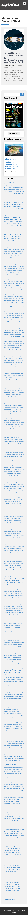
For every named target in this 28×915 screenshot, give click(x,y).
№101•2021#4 (11, 895)
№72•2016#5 (6, 875)
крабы (21, 690)
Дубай (14, 486)
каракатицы (22, 683)
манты (13, 696)
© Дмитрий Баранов (20, 313)
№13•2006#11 (12, 839)
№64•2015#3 (11, 869)
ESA (22, 204)
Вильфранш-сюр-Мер (16, 463)
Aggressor (6, 191)
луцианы (13, 694)
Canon (13, 200)
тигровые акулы (18, 810)
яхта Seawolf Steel (7, 837)
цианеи (23, 818)
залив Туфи (21, 679)
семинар (5, 797)
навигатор (16, 713)
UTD (12, 236)
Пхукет (20, 582)
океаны (21, 728)
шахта (5, 822)
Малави (14, 533)
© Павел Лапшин (18, 377)
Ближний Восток (18, 454)
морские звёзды (17, 702)
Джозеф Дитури (16, 482)
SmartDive (6, 232)
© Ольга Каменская (13, 373)
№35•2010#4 (6, 854)
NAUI (13, 219)
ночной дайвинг (11, 717)
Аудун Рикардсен (9, 443)
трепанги (5, 812)
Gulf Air (19, 208)
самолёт (5, 793)
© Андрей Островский (11, 277)
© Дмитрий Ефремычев (16, 315)
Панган (15, 567)
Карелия (21, 505)
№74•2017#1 (16, 875)
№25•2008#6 (6, 848)
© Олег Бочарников (11, 369)
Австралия (12, 418)
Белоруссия (21, 452)
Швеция (9, 631)
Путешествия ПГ (9, 578)
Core (4, 202)
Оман (20, 563)
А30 (4, 418)
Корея (14, 516)
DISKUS (15, 202)
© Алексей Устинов (19, 260)
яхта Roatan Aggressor (11, 835)
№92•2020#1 (17, 888)
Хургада (16, 625)
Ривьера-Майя (6, 587)
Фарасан (7, 616)
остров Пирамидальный (14, 743)
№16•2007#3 (12, 842)
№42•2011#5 (6, 858)
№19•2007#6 (6, 844)
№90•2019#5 (6, 888)
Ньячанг (17, 559)
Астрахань (17, 441)
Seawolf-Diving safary (11, 230)
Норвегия (12, 559)
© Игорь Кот (12, 330)
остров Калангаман (7, 734)
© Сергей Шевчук (18, 396)
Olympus (9, 223)
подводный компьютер (8, 767)
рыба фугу (17, 790)
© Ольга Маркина (20, 373)
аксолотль (21, 644)
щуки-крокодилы (15, 825)
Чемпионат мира (7, 627)
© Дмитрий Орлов (12, 317)
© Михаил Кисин (13, 354)
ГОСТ (21, 467)
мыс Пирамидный (10, 713)
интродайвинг (6, 683)
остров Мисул (19, 739)
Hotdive (7, 210)
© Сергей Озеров (14, 394)
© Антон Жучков (13, 283)
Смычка (8, 602)
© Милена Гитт (19, 349)
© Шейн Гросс (15, 407)
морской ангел (15, 707)
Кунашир (5, 522)
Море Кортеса (10, 550)
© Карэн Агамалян (9, 334)
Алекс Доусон (19, 422)
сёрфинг (18, 807)
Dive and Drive (20, 202)
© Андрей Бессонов (20, 266)
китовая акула (14, 685)
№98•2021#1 (12, 892)
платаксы (9, 758)
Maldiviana (19, 215)
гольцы (17, 666)
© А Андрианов (9, 240)
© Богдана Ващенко (13, 285)
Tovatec (5, 236)
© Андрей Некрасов (8, 275)
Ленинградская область (16, 527)
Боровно (20, 456)
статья (19, 805)
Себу (8, 593)
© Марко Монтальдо (12, 349)
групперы (5, 670)
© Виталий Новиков (13, 298)
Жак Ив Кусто (18, 488)
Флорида (10, 621)
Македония (9, 531)
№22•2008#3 (6, 846)
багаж (15, 649)
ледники (5, 694)
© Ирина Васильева (16, 332)
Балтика (11, 448)
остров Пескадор (7, 743)
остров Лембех (19, 737)
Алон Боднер (9, 430)
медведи (21, 696)
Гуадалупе (18, 473)
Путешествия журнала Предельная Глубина (14, 580)
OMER (13, 223)
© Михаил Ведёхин (20, 351)
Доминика (22, 484)
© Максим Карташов (11, 345)
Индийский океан (18, 492)
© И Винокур (20, 326)
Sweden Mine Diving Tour (11, 234)
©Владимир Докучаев (11, 300)
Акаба (20, 420)
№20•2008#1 (12, 844)
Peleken (18, 225)
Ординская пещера (7, 565)
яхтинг (12, 837)
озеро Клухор (13, 724)
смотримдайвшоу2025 (9, 801)
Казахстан (5, 501)
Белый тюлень (6, 454)
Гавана (5, 469)
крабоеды (17, 690)
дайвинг (17, 672)
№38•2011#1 (6, 856)
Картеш (19, 507)
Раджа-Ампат (7, 585)
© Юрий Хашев (15, 416)
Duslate (19, 204)
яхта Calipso (8, 831)
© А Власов (14, 240)
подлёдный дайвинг (8, 771)
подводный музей (15, 767)
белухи (10, 653)
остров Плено (21, 743)
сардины (16, 793)
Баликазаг (20, 445)
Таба (17, 606)
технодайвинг (12, 810)
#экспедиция (17, 185)
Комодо (9, 512)
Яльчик (8, 642)
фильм (22, 814)
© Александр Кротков (14, 245)
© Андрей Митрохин (14, 272)
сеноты (8, 797)
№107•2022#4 (13, 899)
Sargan (8, 227)
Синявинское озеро (12, 599)
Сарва (9, 591)
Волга (10, 465)
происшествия (11, 777)
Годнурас (5, 471)
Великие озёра (6, 463)
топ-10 (22, 810)
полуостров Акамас (13, 773)
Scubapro (11, 227)
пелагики (12, 754)
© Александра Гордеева (18, 253)
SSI (18, 232)
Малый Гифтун (21, 535)
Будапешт (20, 458)
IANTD (11, 210)
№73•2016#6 (11, 875)
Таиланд (20, 606)
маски (16, 696)
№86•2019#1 (18, 884)
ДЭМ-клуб (13, 475)
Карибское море (6, 507)
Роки (13, 587)
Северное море (17, 595)
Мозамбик (16, 548)
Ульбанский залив (12, 614)
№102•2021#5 (17, 895)
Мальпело (21, 537)
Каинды (9, 501)
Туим (19, 612)
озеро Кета (9, 724)
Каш (4, 509)
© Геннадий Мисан (17, 304)
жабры (14, 677)
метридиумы (15, 698)
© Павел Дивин (17, 375)
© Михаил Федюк (18, 356)
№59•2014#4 (17, 865)
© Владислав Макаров (15, 302)
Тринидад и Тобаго (9, 612)
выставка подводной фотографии (10, 661)
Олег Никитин (13, 563)
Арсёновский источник (8, 441)
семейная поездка (20, 795)
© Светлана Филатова (19, 386)
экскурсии (13, 827)
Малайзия (18, 533)
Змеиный (5, 492)
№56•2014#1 (17, 863)
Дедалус (18, 480)
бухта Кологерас (13, 655)
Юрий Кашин (16, 640)
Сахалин (5, 593)
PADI (4, 225)
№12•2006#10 (6, 839)
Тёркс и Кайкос (6, 614)
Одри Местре (9, 561)
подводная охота (20, 758)
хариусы (13, 818)
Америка (14, 433)
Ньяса (15, 559)
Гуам (21, 473)
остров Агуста (6, 730)
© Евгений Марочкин (11, 321)
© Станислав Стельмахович (12, 401)
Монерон (6, 550)
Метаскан (5, 546)
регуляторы (6, 782)
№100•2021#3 (6, 895)
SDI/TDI (19, 227)
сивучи (16, 797)
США (22, 587)
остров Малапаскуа (7, 739)
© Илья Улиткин (10, 332)
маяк (19, 696)
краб (15, 690)
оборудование (17, 717)
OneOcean (16, 223)
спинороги (5, 805)
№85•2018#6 (12, 884)
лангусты (19, 692)
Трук (17, 612)
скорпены (8, 799)
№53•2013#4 (21, 861)
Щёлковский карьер (7, 636)
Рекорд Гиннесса (19, 584)
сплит (9, 805)
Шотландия (13, 633)
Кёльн (21, 522)
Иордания (17, 495)
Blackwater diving (18, 198)
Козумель (16, 509)
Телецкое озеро (10, 610)
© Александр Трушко (9, 251)
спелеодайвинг (15, 803)
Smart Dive (10, 232)
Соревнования (20, 602)
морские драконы (21, 700)
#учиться (12, 185)
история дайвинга (12, 683)
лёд (16, 694)
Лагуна (7, 524)
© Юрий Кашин (10, 413)
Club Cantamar (18, 200)
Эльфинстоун (21, 636)
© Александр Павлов (15, 249)
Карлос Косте (15, 507)
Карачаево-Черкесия (7, 505)
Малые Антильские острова (13, 535)
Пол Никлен (21, 574)
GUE (17, 208)
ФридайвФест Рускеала (8, 623)
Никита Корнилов (13, 554)
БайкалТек (16, 445)
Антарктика (17, 437)
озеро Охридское (16, 726)
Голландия (11, 471)
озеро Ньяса (10, 726)
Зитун (23, 490)
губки (8, 670)
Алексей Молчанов (16, 426)
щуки (11, 825)
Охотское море (6, 567)
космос (12, 690)
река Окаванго (17, 782)
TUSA (10, 236)
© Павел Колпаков (11, 377)
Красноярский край (9, 518)
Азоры (17, 420)
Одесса (5, 561)
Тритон (14, 612)
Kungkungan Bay (17, 213)
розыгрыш (8, 786)
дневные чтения (6, 677)
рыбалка (13, 790)
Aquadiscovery (7, 193)
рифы (5, 786)
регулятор (21, 780)
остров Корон (20, 734)
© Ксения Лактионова (15, 341)
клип (6, 688)
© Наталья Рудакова (15, 362)
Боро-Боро (16, 456)
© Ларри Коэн (8, 343)
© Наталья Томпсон (10, 364)
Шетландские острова (15, 631)
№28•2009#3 (17, 848)
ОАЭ (20, 559)
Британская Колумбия (14, 458)
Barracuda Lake (7, 198)
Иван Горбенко (11, 492)
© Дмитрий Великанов (8, 315)
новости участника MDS (18, 715)
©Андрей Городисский (16, 268)
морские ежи (6, 702)
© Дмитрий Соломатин (19, 317)
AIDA (20, 191)
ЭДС (12, 636)
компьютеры (17, 688)
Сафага (19, 591)
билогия (13, 653)
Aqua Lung (17, 193)
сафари (20, 793)
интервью (21, 681)
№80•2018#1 (17, 880)
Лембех (10, 527)
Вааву (8, 460)
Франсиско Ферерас (16, 621)
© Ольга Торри (6, 375)
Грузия (14, 473)
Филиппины (17, 619)
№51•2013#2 (16, 861)
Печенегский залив (7, 574)
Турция (21, 612)
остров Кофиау (6, 737)
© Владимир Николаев (19, 300)
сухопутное (14, 807)
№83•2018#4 (17, 882)
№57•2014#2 (6, 865)
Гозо (8, 471)
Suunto (5, 234)
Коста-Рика (17, 516)
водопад (19, 657)
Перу (11, 571)
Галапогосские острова (16, 469)
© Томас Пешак (10, 407)
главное (19, 65)
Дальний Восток (10, 480)
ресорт (17, 784)
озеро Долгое (17, 722)
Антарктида (13, 437)
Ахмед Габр (18, 443)
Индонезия (6, 495)
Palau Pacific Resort (12, 225)
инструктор (16, 681)
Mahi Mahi (15, 215)
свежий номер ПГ (13, 795)
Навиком (5, 552)
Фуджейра (18, 623)
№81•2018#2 (6, 882)
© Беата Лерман (7, 285)
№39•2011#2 (11, 856)
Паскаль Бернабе (9, 569)
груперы (21, 668)
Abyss (22, 189)
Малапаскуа (6, 535)
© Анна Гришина (19, 281)
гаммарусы (20, 661)
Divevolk (8, 204)
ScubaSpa (16, 227)
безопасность (6, 653)
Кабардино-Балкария (16, 499)
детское (15, 675)
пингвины (9, 756)
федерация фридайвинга (11, 814)
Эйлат (14, 636)
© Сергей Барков (7, 388)
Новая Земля (6, 557)
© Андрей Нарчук (21, 272)
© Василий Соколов (20, 292)
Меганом (7, 544)
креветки (5, 692)
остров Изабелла (14, 732)
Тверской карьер (17, 608)
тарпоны (5, 810)
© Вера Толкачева (7, 294)
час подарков (6, 820)
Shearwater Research (20, 230)
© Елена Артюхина (13, 324)
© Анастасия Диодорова (12, 264)
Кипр (13, 509)
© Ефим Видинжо (15, 326)
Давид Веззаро (17, 475)
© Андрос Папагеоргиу (11, 281)
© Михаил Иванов (7, 354)
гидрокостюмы (6, 666)
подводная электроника (8, 762)
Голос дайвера (16, 471)
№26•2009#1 (12, 848)
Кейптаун (7, 509)
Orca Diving (20, 223)
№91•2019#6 (11, 888)
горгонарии (21, 666)
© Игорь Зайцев (7, 330)
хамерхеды (18, 816)
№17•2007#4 (17, 842)
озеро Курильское (19, 724)
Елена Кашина (13, 488)
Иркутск (21, 495)
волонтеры (6, 659)
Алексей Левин (17, 424)
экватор (20, 825)
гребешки (11, 668)
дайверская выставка (12, 671)
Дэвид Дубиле (18, 486)
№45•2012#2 (21, 858)
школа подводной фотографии (16, 822)
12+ (21, 185)
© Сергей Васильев (13, 388)
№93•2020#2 (6, 890)
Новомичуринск (6, 559)
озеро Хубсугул (14, 728)
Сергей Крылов (12, 597)
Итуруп (19, 497)
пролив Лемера (17, 777)
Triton (8, 236)
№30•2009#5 (13, 850)
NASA (11, 219)
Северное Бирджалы (10, 595)
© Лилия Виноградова (16, 343)
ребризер (17, 780)
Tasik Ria (18, 234)
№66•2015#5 (6, 871)
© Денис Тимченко (17, 311)
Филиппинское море (10, 619)
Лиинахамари (9, 529)
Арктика (16, 439)
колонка (9, 688)
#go (4, 183)
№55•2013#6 (11, 863)
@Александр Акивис (11, 187)
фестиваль (18, 814)
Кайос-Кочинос (13, 501)
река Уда (8, 784)
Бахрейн (17, 450)
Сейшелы (7, 597)
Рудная (19, 587)
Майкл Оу (5, 531)
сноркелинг (6, 803)
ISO (20, 210)
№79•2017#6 (11, 880)
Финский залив (6, 621)
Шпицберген (17, 633)
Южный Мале (8, 640)
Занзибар (9, 490)
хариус (10, 818)
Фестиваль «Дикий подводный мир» (15, 616)
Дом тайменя (10, 486)
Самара (16, 589)
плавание (5, 758)
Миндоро (13, 546)
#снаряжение (7, 185)
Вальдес (17, 460)
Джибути (8, 482)
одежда (8, 720)
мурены (17, 709)
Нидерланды (22, 552)
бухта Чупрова (19, 655)
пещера (16, 754)
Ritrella (21, 225)
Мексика (14, 544)
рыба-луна (14, 788)
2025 (6, 187)
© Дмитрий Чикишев (7, 319)
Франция (21, 621)
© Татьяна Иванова (15, 405)
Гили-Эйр (22, 469)
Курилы (8, 522)
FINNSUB (5, 206)
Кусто (19, 522)
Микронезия (9, 546)
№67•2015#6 (11, 871)
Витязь (22, 463)
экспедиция (17, 827)
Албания (14, 422)
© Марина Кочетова (14, 347)
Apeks (23, 191)
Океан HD (13, 561)
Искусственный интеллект (9, 497)
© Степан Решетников (11, 403)
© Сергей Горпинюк (11, 390)
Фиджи (5, 619)
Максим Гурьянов (15, 531)
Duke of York (15, 204)
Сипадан (18, 599)
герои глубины (17, 664)
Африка (14, 443)
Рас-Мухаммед (13, 584)
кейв (8, 685)
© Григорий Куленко (10, 309)
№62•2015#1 (17, 867)
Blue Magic (8, 200)
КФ (11, 499)
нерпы (12, 715)
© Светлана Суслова (11, 386)
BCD (10, 198)
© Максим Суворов (18, 345)
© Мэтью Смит (14, 358)
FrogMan (9, 206)
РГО (23, 582)
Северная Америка (15, 593)
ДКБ (9, 475)
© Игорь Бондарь (20, 328)
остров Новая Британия (19, 741)
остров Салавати (7, 745)
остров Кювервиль (12, 737)
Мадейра (20, 529)
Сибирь (22, 597)
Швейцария (6, 631)
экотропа (5, 827)
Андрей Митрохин (19, 435)
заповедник (6, 681)
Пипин (12, 574)
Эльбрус (17, 636)
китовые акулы (19, 685)
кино (10, 685)
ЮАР (8, 638)
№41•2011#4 (22, 856)
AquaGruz (12, 193)
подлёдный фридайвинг (16, 771)
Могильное (12, 548)
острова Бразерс (21, 747)
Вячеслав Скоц (17, 467)
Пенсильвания (18, 569)
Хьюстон (19, 625)
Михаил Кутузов (6, 548)
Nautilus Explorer (17, 219)
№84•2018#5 (6, 884)
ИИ (8, 492)
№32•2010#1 (6, 852)
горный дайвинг (6, 668)
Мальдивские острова (8, 537)
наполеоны (6, 715)
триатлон (8, 812)
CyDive (7, 202)
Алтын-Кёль (10, 433)
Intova (17, 210)
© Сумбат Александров (20, 403)
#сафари (22, 183)
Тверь (22, 608)
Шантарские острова (7, 629)
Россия (16, 587)
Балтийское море (7, 448)
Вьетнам (16, 465)
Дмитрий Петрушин (16, 484)
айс (6, 644)
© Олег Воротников (18, 369)
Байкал (12, 446)
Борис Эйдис (11, 456)
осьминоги (6, 752)
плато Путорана (14, 758)
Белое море (15, 452)
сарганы (12, 793)
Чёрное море (17, 627)
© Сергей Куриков (14, 392)
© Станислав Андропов (13, 398)
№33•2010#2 (12, 852)
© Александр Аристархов (16, 242)
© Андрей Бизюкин (8, 268)
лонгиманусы (9, 694)
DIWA (12, 204)
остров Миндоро (14, 739)
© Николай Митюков (15, 366)
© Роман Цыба (11, 384)
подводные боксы (19, 765)
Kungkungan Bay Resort (8, 215)
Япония (18, 642)
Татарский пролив (10, 608)
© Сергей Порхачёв (11, 396)
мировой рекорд (7, 700)
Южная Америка (12, 638)
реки (11, 784)
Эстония (5, 638)
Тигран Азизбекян (16, 610)
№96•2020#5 (17, 890)
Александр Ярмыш (10, 424)
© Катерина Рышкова (17, 334)
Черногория (12, 627)
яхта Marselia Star (14, 833)
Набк (22, 550)
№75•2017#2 (6, 878)
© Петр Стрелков (12, 381)
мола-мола (13, 700)
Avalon (11, 195)
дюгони (11, 677)
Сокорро (12, 602)
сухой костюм (9, 807)
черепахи (16, 820)
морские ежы (11, 702)
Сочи (7, 604)
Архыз (13, 441)
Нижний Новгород (7, 554)
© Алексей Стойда (12, 260)
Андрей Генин (6, 435)
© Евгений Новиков (19, 321)
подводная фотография (12, 760)
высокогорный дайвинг (12, 659)
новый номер (6, 717)
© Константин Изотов (16, 339)
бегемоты (18, 651)
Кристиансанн (6, 520)
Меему (11, 544)
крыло (16, 692)
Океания (17, 561)
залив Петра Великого (15, 679)
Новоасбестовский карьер (13, 557)
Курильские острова (14, 522)
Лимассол (14, 529)
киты (5, 688)
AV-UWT (7, 195)
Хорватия (12, 625)
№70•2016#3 (12, 873)
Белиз (11, 452)
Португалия (11, 576)
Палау (12, 567)
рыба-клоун (9, 788)
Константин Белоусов (15, 512)
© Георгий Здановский (14, 306)
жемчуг (16, 677)
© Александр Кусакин (16, 247)
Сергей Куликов (18, 597)
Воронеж (13, 465)
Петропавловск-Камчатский (18, 571)
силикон (21, 797)
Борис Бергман (6, 456)
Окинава (20, 561)
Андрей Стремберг (7, 437)
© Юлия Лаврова (10, 411)
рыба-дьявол (12, 786)
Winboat (19, 236)
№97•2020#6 (6, 892)
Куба (20, 520)
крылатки (13, 692)
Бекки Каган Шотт (7, 452)
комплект (12, 688)
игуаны (9, 681)
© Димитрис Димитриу (12, 313)
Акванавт (11, 422)
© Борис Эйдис (10, 287)
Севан (11, 593)
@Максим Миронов (7, 189)
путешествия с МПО (11, 780)
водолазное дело (14, 657)
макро (21, 694)
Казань (22, 499)
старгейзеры (12, 805)
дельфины (11, 675)
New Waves (10, 221)
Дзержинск (5, 484)
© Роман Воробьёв (18, 381)
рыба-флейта (9, 790)
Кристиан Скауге (17, 518)
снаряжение (17, 801)
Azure (14, 195)
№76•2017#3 (11, 878)
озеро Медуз (6, 726)
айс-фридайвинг (16, 644)
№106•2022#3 (7, 899)
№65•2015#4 (17, 869)
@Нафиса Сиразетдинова (16, 189)
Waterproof (15, 236)
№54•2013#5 (6, 863)
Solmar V (16, 232)
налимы (19, 713)
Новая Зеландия (20, 554)
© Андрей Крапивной (17, 270)
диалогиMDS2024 (20, 675)
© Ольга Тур (11, 375)
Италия (16, 497)
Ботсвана (5, 458)
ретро (20, 784)
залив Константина (7, 679)
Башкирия (21, 450)
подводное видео (16, 762)
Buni (11, 200)
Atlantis (21, 193)
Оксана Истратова (7, 563)
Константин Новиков (18, 514)
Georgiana (14, 208)
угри (21, 812)
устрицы (5, 814)
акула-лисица (9, 646)
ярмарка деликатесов (11, 829)
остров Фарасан (15, 747)
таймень (21, 807)
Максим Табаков (10, 533)
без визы (21, 651)
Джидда (11, 482)
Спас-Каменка (11, 604)
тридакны (12, 812)
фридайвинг (12, 816)
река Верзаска (11, 782)
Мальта (5, 540)
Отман (15, 565)
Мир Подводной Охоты (20, 546)
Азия (15, 420)
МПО (17, 529)
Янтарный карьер (13, 642)
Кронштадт (15, 520)
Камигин (9, 503)
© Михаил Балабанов (12, 351)
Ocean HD (17, 221)
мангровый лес (6, 696)
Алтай (15, 430)
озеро (11, 720)
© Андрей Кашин (10, 270)
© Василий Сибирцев (13, 292)
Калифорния (6, 503)
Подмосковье (15, 574)
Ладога (10, 524)
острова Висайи (6, 749)
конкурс (20, 688)
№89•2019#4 (17, 886)
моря (15, 709)
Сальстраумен (12, 589)
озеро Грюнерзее (12, 722)
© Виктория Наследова (18, 296)
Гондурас (8, 473)
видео (5, 657)
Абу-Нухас (7, 418)
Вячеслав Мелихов (10, 467)
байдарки (18, 649)
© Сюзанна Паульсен (7, 405)
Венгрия (10, 463)
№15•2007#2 (6, 842)
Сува (7, 606)
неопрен (9, 715)
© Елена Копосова (20, 324)
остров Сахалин (13, 745)
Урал (5, 616)
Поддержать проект (14, 133)
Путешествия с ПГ (14, 582)
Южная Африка (18, 638)
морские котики (9, 705)
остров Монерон (7, 741)
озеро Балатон (15, 720)
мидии (19, 698)
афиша (11, 649)
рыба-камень (17, 786)
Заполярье (13, 490)
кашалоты (5, 685)
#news (7, 183)
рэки (21, 791)
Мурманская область (17, 550)
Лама (7, 527)
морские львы (10, 707)
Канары (20, 503)
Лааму (5, 524)
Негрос (18, 552)
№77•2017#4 (16, 878)
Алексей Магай (9, 426)
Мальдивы (16, 537)
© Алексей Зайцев (14, 255)
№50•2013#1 (11, 861)
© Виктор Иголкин (14, 294)
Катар (22, 507)
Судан (9, 606)
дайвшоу (6, 675)
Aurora (5, 195)
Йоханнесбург (6, 499)
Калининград (19, 501)
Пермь (22, 569)
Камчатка (14, 503)
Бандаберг (15, 448)
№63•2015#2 (6, 869)
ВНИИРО (5, 460)
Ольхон (17, 563)
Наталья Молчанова (11, 552)
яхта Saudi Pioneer (20, 835)
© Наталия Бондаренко (10, 360)
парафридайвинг (17, 752)
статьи (16, 805)
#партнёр (17, 183)
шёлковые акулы (7, 825)
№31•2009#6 (18, 850)
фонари (5, 816)
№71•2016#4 (18, 873)
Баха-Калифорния (12, 450)
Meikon (10, 217)
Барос (7, 450)
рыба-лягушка (19, 788)
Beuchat (13, 198)
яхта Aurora (17, 829)
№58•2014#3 (11, 865)
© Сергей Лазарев (21, 392)
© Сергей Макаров (7, 394)
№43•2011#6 (11, 858)
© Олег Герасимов (12, 371)
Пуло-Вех (21, 576)
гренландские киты (16, 668)
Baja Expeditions (18, 195)
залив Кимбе (20, 677)
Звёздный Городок (18, 490)
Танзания (5, 608)
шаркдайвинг (21, 820)
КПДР (10, 499)
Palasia (7, 225)
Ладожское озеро (15, 524)
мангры (10, 696)
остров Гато (9, 732)
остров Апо (11, 730)
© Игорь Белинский (13, 328)
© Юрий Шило (20, 416)
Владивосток (6, 465)
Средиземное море (17, 604)
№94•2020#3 (12, 890)
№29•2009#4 (7, 850)
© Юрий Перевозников (18, 413)
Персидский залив (7, 571)
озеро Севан (8, 728)
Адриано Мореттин (20, 418)
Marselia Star (6, 217)
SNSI (13, 232)
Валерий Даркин (13, 460)
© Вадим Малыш (17, 287)
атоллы (8, 649)
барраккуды (6, 651)
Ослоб (12, 565)
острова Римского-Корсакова (15, 749)
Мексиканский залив (20, 544)
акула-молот (15, 646)
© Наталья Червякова (19, 364)
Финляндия (22, 619)
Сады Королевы (6, 589)
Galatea (10, 208)
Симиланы (7, 599)
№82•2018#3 (12, 882)
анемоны (5, 649)
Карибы (11, 507)
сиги (19, 797)
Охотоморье (18, 565)
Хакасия (5, 625)
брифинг (16, 653)
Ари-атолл (13, 439)
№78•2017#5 (6, 880)
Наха (16, 552)
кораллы (6, 690)
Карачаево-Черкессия (16, 505)
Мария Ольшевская (11, 542)
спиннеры (20, 803)
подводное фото (10, 765)
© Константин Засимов (8, 339)
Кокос (19, 509)
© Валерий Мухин (14, 289)
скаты (5, 799)
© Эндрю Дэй (16, 409)
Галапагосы (8, 469)
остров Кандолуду (14, 734)
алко (22, 646)
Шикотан (21, 631)
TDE (21, 234)
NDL (7, 221)
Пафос (14, 569)
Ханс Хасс (9, 625)
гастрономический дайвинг (8, 663)
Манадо (8, 539)
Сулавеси (13, 606)
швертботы (8, 822)
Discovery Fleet (11, 202)
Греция (11, 473)
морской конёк (11, 709)
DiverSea (5, 204)
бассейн (14, 651)
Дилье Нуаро (10, 484)
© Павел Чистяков (12, 379)
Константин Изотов (10, 514)
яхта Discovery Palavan (15, 831)
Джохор (20, 482)
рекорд (13, 784)
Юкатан (12, 640)
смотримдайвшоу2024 (14, 799)
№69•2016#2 (6, 873)
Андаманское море (19, 433)
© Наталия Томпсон (19, 360)
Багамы (8, 445)
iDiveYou (13, 210)
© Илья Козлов (17, 330)
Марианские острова (14, 539)
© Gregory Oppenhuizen (15, 238)
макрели (18, 694)
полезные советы (7, 773)
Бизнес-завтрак (12, 454)
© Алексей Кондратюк (11, 257)
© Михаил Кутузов (11, 356)
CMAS (22, 200)
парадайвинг (10, 752)
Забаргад (5, 490)
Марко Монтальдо (18, 542)
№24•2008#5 (17, 846)
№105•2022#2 (18, 897)
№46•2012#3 (6, 861)
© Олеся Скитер (19, 371)
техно (8, 810)
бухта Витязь (7, 655)
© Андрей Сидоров (13, 279)
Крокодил (10, 520)
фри (7, 816)
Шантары (13, 629)
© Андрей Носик (15, 275)
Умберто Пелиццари (20, 614)
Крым (18, 520)
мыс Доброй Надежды (16, 711)
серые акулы (12, 797)
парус (21, 752)
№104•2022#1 (12, 897)
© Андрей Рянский (18, 277)
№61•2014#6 (12, 867)
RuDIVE (5, 227)
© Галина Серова (10, 304)
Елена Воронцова (7, 488)
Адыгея (12, 420)
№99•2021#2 (17, 892)
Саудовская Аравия (14, 591)
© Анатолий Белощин (11, 266)
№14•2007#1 (17, 839)
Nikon (14, 221)
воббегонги (8, 657)
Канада (17, 503)
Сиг (4, 599)
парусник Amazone (7, 754)
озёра (18, 728)
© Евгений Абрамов (15, 319)
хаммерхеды (6, 818)
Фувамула (14, 623)
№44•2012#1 (16, 858)
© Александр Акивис (7, 242)
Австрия (15, 418)
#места (12, 182)
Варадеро (21, 460)
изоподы (12, 681)
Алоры (13, 430)
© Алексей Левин (19, 257)
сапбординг (9, 793)
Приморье (16, 576)
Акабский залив (6, 422)
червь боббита (11, 820)
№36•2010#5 (12, 854)
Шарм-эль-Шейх (19, 629)
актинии (5, 646)
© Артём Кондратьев (20, 283)
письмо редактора (17, 756)
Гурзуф (5, 475)
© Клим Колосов (17, 337)
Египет (22, 486)
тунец (15, 812)
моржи (16, 700)
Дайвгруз (22, 475)
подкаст (18, 769)
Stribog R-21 (22, 232)
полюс (9, 775)
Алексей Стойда (10, 428)
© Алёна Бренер (13, 262)
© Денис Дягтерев (10, 311)
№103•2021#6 (6, 897)
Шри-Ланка (22, 633)
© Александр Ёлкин (20, 240)
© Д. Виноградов (17, 309)
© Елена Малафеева (7, 326)
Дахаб (15, 480)
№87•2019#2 (6, 886)
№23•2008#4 (12, 846)
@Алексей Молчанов (19, 187)
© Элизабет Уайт (10, 409)
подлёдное (22, 769)
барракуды (10, 651)
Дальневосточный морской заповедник (11, 477)
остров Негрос (12, 741)
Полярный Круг (6, 576)
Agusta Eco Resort (15, 191)
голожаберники (13, 666)
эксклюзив (9, 827)
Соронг (5, 604)
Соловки (15, 602)
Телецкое (5, 610)
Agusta (10, 191)
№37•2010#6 (18, 854)
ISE (19, 210)
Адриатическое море (7, 420)
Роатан (10, 587)
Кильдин (10, 509)
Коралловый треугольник (8, 516)
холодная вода (18, 818)
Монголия (19, 548)
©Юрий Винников (16, 411)
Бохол (8, 458)
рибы (22, 784)
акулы (19, 647)
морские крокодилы (16, 705)
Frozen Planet (13, 206)
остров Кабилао (21, 732)
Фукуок (21, 623)
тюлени (18, 812)
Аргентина (9, 439)
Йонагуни (22, 497)
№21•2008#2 (17, 844)
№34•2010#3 (17, 852)
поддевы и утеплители (13, 769)
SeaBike (5, 230)
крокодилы (9, 692)
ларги (23, 692)
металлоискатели (10, 698)
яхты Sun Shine (16, 837)
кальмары (17, 683)
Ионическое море (12, 495)
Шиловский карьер (7, 633)
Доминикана (6, 486)
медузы (5, 698)
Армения (20, 439)
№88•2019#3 (11, 886)
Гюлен (8, 475)
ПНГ (10, 567)
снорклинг (10, 803)
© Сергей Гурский (19, 390)
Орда (22, 563)
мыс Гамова (9, 711)
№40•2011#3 (16, 856)
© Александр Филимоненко (18, 251)
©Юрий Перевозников (8, 416)
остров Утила (9, 747)
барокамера (22, 649)
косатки (9, 690)
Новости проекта (8, 67)
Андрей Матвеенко (12, 435)
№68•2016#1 (16, 871)
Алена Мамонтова (16, 428)
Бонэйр (22, 454)
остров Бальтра (16, 730)
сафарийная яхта (7, 795)
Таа (15, 606)
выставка (19, 659)
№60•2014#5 (6, 867)
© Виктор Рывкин (10, 296)
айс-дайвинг (10, 644)
